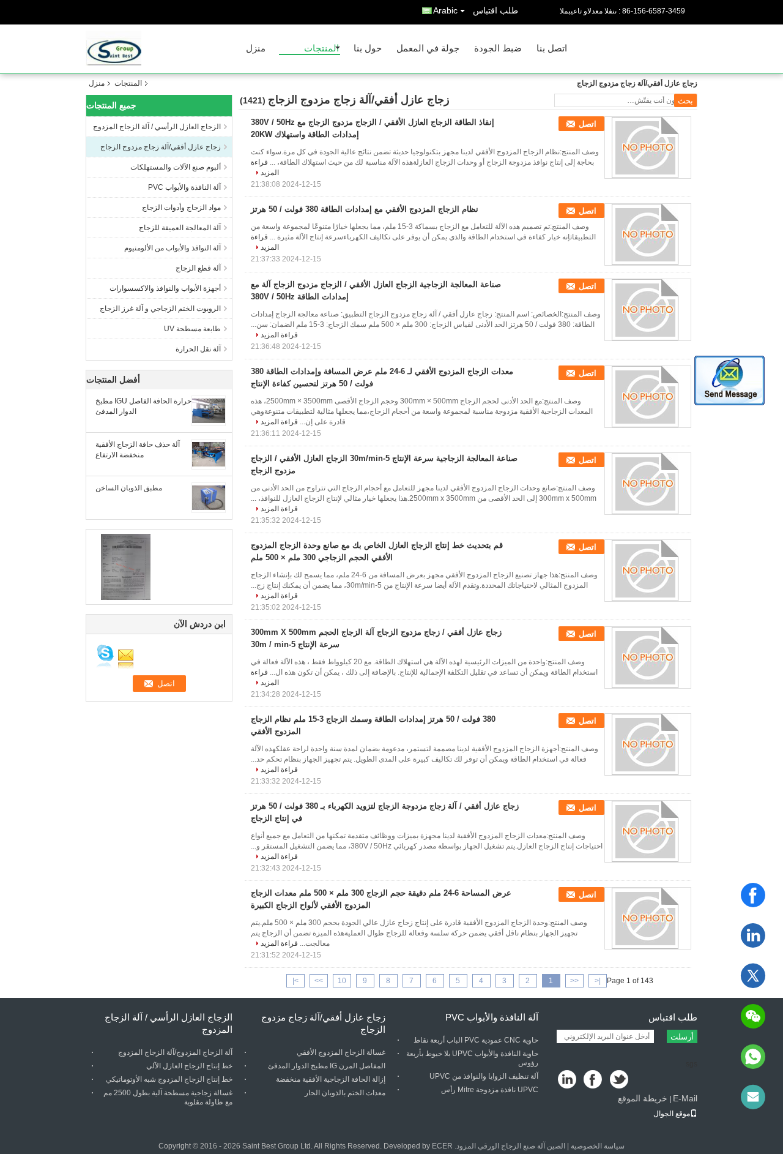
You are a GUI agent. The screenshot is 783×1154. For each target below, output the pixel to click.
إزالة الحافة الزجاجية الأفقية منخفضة (330, 1079)
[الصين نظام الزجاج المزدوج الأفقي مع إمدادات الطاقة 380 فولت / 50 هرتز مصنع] (647, 234)
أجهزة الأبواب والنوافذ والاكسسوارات (165, 288)
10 (342, 980)
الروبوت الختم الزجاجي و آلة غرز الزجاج (160, 308)
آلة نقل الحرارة (198, 349)
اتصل (587, 124)
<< (574, 980)
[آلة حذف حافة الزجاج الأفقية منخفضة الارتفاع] (208, 453)
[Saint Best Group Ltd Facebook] (593, 1080)
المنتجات (321, 48)
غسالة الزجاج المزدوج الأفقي (341, 1052)
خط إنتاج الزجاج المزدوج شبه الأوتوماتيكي (169, 1079)
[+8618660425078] (753, 1057)
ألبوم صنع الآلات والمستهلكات (175, 167)
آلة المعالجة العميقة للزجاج (180, 227)
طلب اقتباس (495, 10)
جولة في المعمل (427, 48)
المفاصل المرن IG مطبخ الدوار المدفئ (326, 1066)
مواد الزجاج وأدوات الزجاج (181, 207)
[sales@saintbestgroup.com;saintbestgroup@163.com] (753, 1097)
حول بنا (368, 48)
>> (318, 980)
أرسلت (682, 1036)
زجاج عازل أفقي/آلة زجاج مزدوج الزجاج (160, 147)
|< (598, 980)
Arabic (445, 10)
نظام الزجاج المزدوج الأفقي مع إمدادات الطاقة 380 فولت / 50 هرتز (364, 209)
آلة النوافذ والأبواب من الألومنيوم (172, 248)
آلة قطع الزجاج (198, 268)
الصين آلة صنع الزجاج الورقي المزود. (509, 1146)
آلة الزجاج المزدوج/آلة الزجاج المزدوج (175, 1052)
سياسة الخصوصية (598, 1146)
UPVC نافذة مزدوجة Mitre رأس (489, 1089)
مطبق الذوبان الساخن (128, 488)
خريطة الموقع (642, 1098)
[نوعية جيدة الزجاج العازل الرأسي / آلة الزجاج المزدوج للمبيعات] (125, 566)
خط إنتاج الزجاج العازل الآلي (189, 1066)
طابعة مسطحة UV (192, 328)
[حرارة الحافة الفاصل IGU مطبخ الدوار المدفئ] (208, 410)
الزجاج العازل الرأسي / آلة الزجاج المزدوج (157, 126)
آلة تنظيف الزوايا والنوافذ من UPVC (483, 1076)
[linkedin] (753, 935)
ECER (442, 1146)
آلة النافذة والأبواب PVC (184, 187)
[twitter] (753, 976)
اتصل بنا (551, 48)
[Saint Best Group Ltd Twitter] (620, 1080)
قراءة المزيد (279, 335)
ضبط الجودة (498, 48)
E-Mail (685, 1098)
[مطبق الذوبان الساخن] (208, 497)
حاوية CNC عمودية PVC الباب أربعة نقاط (476, 1040)
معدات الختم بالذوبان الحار (345, 1092)
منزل (255, 48)
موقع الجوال (671, 1113)
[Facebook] (753, 895)
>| (295, 980)
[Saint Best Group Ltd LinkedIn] (567, 1080)
